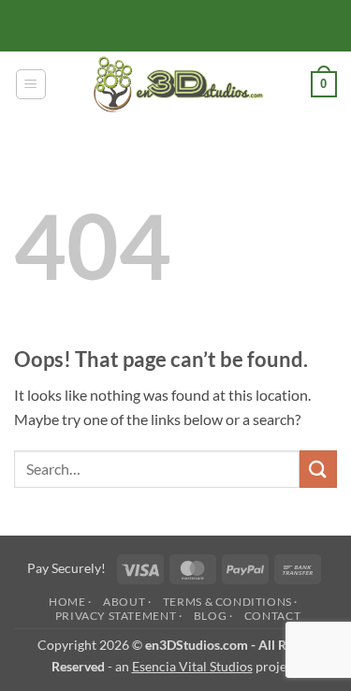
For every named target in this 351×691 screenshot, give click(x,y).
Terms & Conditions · (230, 602)
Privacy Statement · (119, 616)
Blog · (213, 616)
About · (127, 602)
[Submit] (318, 468)
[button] (31, 84)
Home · (70, 602)
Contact (272, 616)
